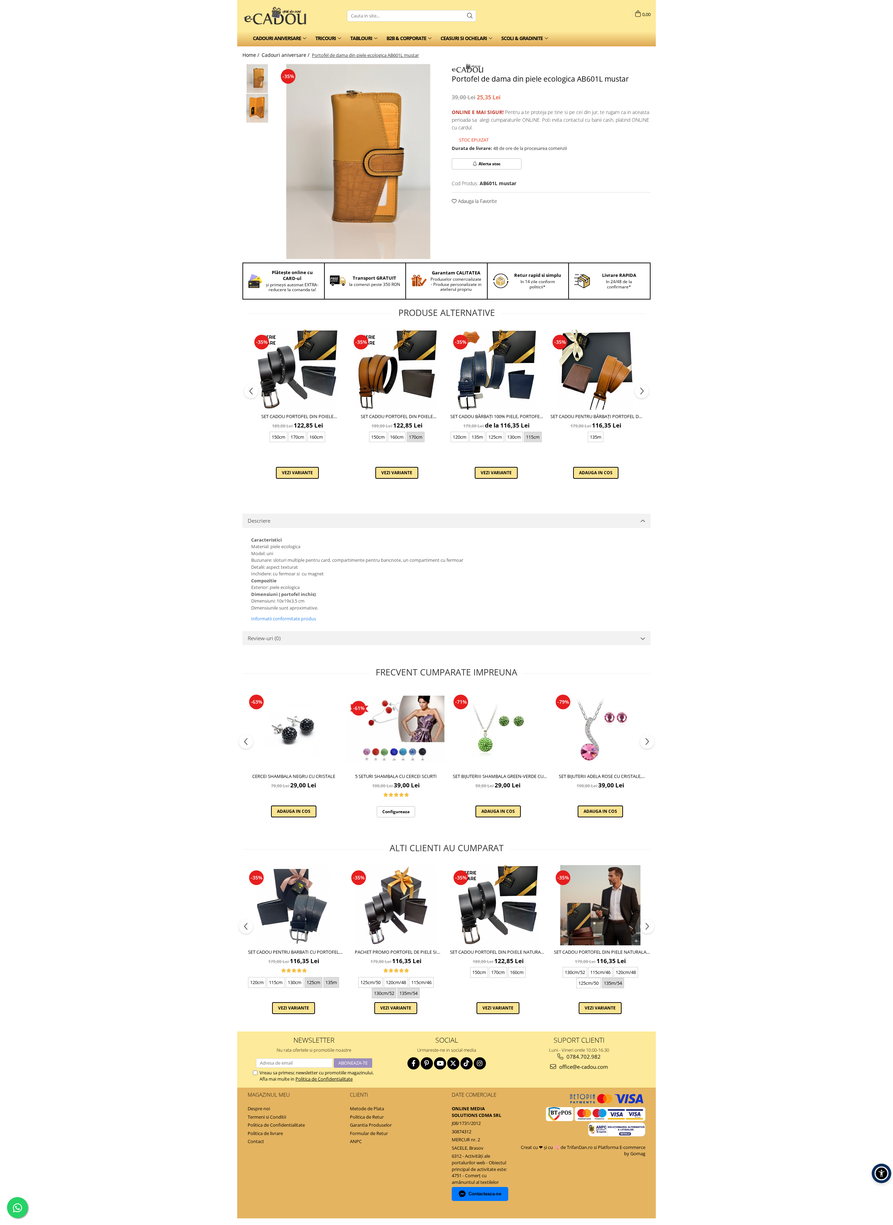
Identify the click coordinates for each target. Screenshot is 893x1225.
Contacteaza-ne (484, 1193)
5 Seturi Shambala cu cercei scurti (396, 776)
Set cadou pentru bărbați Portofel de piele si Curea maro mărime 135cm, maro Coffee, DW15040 (595, 416)
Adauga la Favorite (477, 201)
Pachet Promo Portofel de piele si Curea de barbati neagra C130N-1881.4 (396, 952)
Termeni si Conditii (267, 1117)
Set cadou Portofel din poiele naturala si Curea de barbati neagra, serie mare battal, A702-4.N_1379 (297, 416)
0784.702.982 (583, 1056)
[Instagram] (480, 1063)
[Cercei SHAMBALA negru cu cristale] (293, 729)
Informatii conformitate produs (283, 618)
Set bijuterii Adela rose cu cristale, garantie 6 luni (600, 776)
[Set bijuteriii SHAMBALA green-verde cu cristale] (498, 729)
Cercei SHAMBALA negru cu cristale (293, 776)
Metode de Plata (367, 1108)
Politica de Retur (367, 1117)
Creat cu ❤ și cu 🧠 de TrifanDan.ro (557, 1147)
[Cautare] (470, 16)
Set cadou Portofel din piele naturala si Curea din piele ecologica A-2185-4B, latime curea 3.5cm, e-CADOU (600, 952)
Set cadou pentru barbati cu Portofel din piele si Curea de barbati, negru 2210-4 (293, 952)
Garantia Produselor (371, 1125)
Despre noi (259, 1108)
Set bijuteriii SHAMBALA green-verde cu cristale (498, 776)
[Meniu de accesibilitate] (881, 1173)
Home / (251, 55)
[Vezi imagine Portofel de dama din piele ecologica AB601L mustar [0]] (257, 78)
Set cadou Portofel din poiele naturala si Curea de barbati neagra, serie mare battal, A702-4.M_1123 (397, 416)
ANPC (356, 1141)
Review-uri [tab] (264, 638)
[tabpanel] (358, 161)
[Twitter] (453, 1063)
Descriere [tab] (259, 520)
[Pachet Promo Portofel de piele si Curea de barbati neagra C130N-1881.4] (395, 905)
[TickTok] (466, 1063)
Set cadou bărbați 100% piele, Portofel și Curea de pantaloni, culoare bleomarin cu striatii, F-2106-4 (496, 416)
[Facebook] (413, 1063)
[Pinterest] (427, 1063)
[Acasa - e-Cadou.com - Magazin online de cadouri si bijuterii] (277, 15)
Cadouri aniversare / (286, 55)
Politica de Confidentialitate (324, 1079)
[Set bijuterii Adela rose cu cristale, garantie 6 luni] (600, 729)
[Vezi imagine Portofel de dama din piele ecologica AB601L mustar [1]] (257, 108)
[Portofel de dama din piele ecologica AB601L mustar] (358, 161)
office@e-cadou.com (583, 1066)
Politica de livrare (265, 1133)
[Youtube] (440, 1063)
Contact (256, 1141)
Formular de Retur (369, 1133)
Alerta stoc (490, 164)
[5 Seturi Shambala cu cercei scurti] (395, 729)
